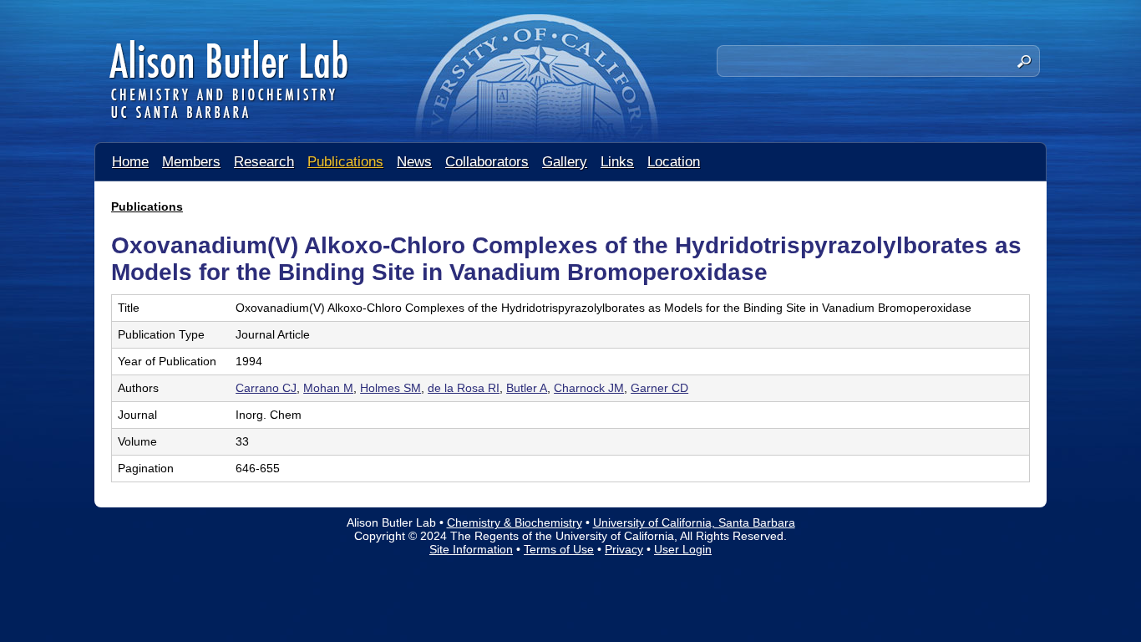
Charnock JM (589, 388)
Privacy (624, 549)
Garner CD (659, 388)
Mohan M (328, 388)
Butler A (526, 388)
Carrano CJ (266, 388)
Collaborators (487, 162)
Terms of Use (559, 549)
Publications (345, 162)
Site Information (471, 549)
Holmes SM (390, 388)
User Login (683, 549)
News (414, 162)
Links (617, 162)
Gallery (564, 162)
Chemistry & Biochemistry (514, 522)
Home (130, 162)
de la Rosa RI (464, 388)
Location (673, 162)
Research (264, 162)
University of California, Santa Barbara (694, 522)
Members (191, 162)
